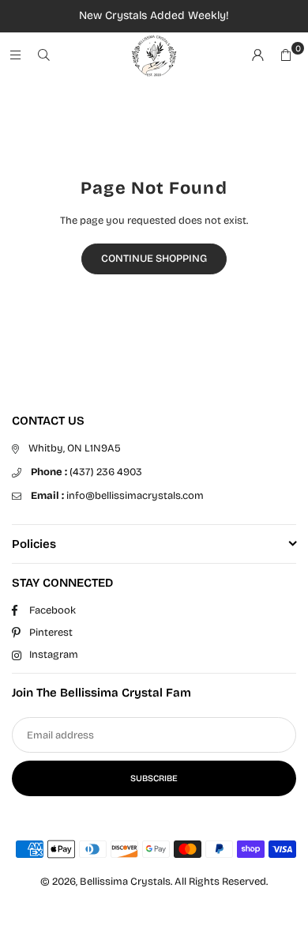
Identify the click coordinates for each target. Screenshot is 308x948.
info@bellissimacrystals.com (117, 495)
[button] (286, 56)
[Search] (43, 56)
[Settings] (257, 56)
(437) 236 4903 (86, 472)
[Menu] (15, 56)
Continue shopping (154, 258)
